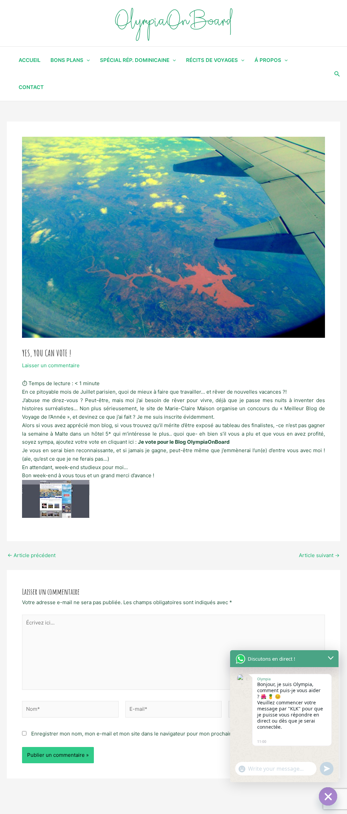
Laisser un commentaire (51, 365)
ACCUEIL (29, 60)
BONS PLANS (66, 60)
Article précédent (31, 555)
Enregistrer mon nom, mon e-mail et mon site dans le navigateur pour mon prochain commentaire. (148, 733)
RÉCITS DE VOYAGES (212, 60)
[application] (86, 60)
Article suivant (319, 555)
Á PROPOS (267, 60)
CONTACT (31, 87)
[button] (337, 74)
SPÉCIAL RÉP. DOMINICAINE (134, 60)
